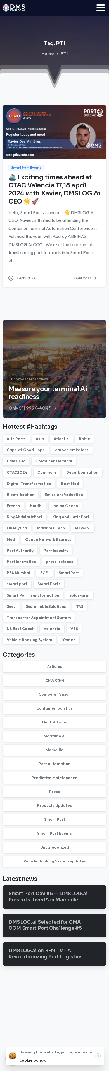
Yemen (68, 639)
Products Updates (54, 805)
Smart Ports (48, 583)
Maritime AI (55, 735)
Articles (54, 666)
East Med (70, 483)
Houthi (36, 505)
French (13, 505)
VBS (74, 628)
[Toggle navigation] (100, 8)
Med (11, 539)
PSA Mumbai (18, 572)
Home (47, 53)
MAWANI (83, 527)
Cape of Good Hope (26, 449)
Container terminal (53, 460)
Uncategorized (54, 847)
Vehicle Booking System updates (54, 861)
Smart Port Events (54, 833)
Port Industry (56, 550)
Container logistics (54, 708)
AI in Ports (16, 438)
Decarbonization (82, 472)
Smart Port (54, 819)
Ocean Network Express (48, 539)
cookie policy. (33, 1060)
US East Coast (20, 628)
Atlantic (61, 438)
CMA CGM (16, 460)
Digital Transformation (29, 483)
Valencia (52, 628)
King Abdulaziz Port (70, 516)
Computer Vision (55, 694)
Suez (11, 606)
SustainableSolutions (46, 606)
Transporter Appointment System (39, 617)
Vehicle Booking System (29, 639)
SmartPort (69, 572)
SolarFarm (79, 595)
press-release (60, 561)
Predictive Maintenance (54, 777)
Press (54, 791)
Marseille (54, 749)
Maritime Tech (51, 527)
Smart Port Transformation (33, 595)
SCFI (44, 572)
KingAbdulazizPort (24, 516)
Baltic (84, 438)
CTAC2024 (17, 472)
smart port (17, 583)
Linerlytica (17, 527)
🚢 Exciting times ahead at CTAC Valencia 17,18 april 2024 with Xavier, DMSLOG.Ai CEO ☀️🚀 (54, 189)
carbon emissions (72, 449)
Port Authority (20, 550)
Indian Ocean (65, 505)
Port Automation (54, 763)
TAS (79, 606)
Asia (40, 438)
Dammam (46, 472)
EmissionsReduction (63, 494)
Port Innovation (21, 561)
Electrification (20, 494)
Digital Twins (54, 722)
